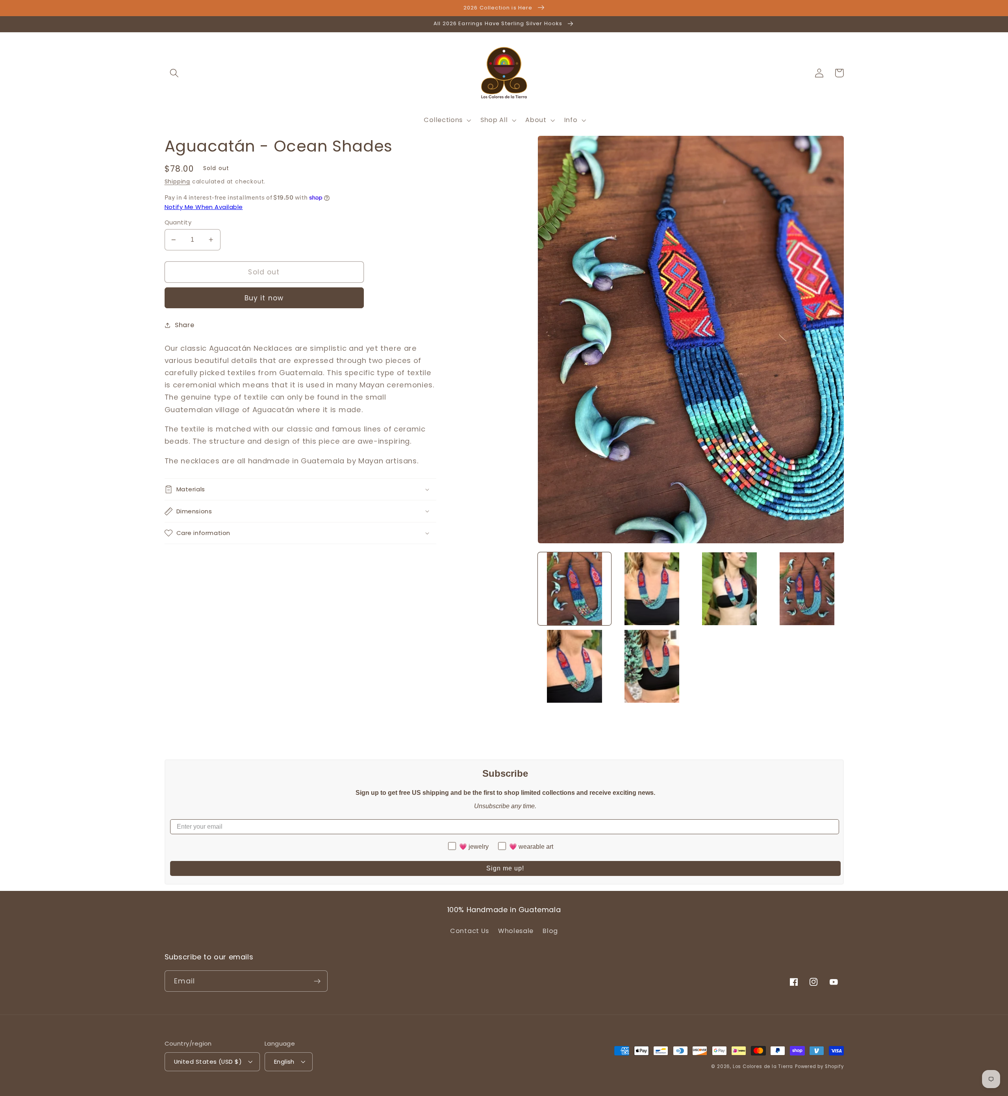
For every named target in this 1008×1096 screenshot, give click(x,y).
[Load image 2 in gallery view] (651, 588)
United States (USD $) (208, 1061)
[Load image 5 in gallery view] (574, 666)
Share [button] (184, 325)
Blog (550, 930)
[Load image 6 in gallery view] (651, 666)
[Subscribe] (317, 981)
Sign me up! (505, 868)
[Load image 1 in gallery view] (574, 588)
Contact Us (469, 930)
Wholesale (516, 930)
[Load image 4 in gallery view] (807, 588)
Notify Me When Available (204, 207)
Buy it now (264, 298)
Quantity (178, 222)
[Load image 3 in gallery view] (729, 588)
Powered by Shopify (819, 1066)
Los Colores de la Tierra (763, 1066)
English (284, 1061)
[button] (175, 73)
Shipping (177, 181)
